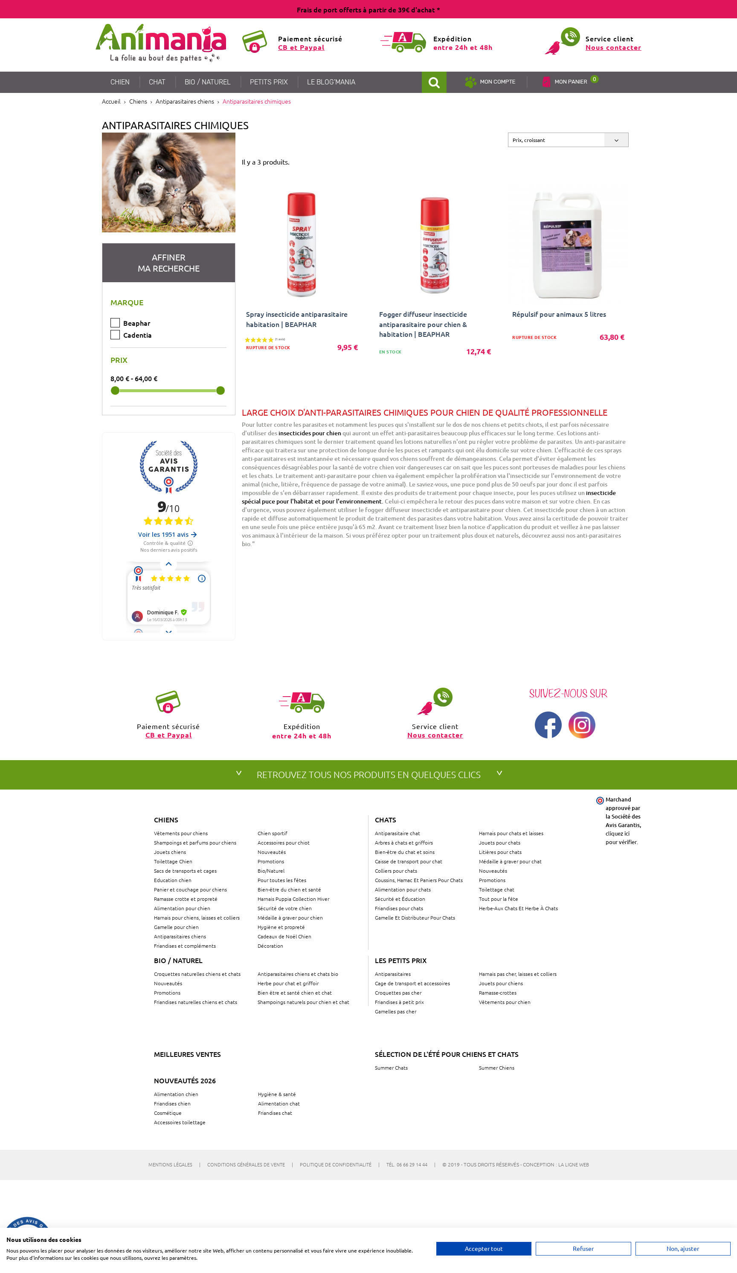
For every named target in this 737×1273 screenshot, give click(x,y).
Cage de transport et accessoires (412, 983)
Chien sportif (272, 833)
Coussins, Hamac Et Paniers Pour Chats (419, 880)
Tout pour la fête (498, 898)
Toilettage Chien (173, 861)
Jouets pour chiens (501, 983)
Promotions (271, 861)
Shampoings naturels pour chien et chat (303, 1001)
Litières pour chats (500, 851)
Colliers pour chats (396, 870)
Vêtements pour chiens (181, 833)
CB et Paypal (301, 47)
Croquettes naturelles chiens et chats (197, 973)
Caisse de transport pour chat (408, 861)
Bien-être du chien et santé (289, 889)
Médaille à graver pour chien (290, 917)
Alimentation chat (279, 1103)
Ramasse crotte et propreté (186, 898)
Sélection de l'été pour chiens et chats (447, 1054)
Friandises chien (172, 1103)
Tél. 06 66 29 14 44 (410, 1164)
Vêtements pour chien (505, 1001)
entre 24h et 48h (463, 47)
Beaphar (136, 322)
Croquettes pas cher (398, 992)
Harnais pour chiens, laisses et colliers (197, 917)
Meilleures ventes (187, 1054)
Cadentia (137, 334)
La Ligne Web (573, 1164)
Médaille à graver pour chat (510, 861)
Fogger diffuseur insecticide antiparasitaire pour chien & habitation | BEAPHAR (423, 323)
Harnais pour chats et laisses (511, 833)
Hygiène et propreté (281, 926)
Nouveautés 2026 (185, 1080)
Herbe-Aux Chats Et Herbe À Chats (518, 908)
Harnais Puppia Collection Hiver (293, 898)
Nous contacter (613, 47)
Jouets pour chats (499, 842)
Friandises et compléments (185, 945)
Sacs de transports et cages (185, 870)
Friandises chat (275, 1112)
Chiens (166, 819)
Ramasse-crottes (497, 992)
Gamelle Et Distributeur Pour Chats (415, 917)
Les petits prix (401, 960)
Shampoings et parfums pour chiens (195, 842)
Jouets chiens (170, 851)
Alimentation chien (176, 1094)
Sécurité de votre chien (285, 908)
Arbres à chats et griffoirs (404, 842)
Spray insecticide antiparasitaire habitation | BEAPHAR (297, 318)
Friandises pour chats (399, 908)
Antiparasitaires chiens (180, 936)
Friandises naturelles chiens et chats (195, 1001)
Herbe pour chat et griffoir (288, 983)
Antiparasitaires (393, 973)
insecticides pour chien (310, 433)
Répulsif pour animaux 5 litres (559, 313)
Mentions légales (174, 1164)
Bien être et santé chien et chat (295, 992)
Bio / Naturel (178, 960)
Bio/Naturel (271, 870)
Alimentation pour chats (403, 889)
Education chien (173, 880)
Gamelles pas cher (395, 1011)
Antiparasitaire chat (397, 833)
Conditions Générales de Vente (250, 1164)
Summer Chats (391, 1067)
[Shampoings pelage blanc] (168, 182)
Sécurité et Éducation (400, 898)
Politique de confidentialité (340, 1164)
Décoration (270, 945)
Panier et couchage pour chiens (190, 889)
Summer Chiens (496, 1067)
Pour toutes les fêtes (282, 880)
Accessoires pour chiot (284, 842)
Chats (385, 819)
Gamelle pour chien (176, 926)
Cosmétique (168, 1112)
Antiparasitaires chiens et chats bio (298, 973)
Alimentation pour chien (182, 908)
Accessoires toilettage (180, 1122)
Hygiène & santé (277, 1094)
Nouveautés (272, 851)
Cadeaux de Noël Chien (284, 936)
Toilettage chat (496, 889)
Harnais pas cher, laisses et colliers (518, 973)
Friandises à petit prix (399, 1001)
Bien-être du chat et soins (405, 851)
